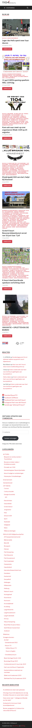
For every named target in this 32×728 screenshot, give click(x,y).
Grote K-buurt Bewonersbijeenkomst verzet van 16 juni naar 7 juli (14, 233)
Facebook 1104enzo (11, 398)
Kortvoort (5, 121)
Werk (13, 227)
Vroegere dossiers (8, 637)
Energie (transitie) (19, 211)
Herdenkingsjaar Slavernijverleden (14, 470)
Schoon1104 (8, 515)
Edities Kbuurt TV (11, 648)
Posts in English (10, 651)
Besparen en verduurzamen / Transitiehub (13, 210)
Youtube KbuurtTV (10, 395)
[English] (6, 343)
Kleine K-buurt (6, 120)
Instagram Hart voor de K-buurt (15, 402)
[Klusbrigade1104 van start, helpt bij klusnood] (16, 152)
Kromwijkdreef (8, 603)
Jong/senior (12, 218)
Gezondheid (13, 215)
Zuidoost (4, 228)
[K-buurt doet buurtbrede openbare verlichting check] (16, 256)
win (6, 497)
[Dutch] (3, 343)
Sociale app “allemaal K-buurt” (14, 405)
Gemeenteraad (7, 483)
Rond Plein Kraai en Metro (16, 123)
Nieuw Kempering (21, 172)
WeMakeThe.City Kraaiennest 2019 (15, 678)
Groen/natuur (21, 215)
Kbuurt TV (8, 645)
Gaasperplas (5, 215)
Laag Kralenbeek (10, 77)
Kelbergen (12, 118)
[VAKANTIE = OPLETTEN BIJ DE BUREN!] (16, 304)
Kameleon (16, 117)
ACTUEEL (6, 454)
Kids (3, 77)
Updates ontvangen (10, 438)
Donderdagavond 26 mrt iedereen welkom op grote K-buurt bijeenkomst (15, 359)
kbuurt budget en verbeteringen (19, 76)
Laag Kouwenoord (23, 171)
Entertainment (7, 480)
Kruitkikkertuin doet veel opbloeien (14, 690)
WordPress (16, 725)
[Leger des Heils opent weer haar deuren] (16, 27)
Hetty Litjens (7, 377)
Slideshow (6, 634)
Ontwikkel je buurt (7, 278)
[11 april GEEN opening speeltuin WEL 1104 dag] (16, 63)
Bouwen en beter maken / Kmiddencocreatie (11, 74)
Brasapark (10, 113)
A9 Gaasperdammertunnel (12, 537)
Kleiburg (26, 118)
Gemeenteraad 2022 (11, 642)
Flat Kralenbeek (14, 116)
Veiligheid (8, 227)
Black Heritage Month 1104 (12, 658)
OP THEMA (6, 486)
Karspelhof (5, 118)
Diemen (26, 113)
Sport (8, 225)
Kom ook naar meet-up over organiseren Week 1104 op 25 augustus (14, 129)
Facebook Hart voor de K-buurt (15, 400)
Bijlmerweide (8, 540)
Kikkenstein (19, 118)
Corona (6, 488)
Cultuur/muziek (8, 211)
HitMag (23, 725)
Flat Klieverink (15, 115)
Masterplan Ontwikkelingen (12, 476)
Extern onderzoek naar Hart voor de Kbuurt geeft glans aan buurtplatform (14, 372)
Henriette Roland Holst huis (10, 165)
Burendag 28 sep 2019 (11, 661)
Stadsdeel (13, 225)
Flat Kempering (17, 75)
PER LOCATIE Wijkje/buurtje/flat (13, 534)
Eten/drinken (6, 213)
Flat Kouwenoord (14, 164)
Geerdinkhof (8, 567)
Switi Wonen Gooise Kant (12, 628)
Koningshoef (14, 120)
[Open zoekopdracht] (27, 8)
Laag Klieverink (20, 121)
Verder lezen (6, 49)
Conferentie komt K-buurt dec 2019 (15, 664)
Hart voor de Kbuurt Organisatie (15, 216)
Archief (6, 640)
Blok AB (4, 38)
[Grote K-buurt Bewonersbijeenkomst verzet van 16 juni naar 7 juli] (16, 200)
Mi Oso (22, 122)
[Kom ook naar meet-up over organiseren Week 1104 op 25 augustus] (16, 103)
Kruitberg (12, 121)
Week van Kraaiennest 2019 (12, 675)
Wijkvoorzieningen (12, 38)
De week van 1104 (18, 113)
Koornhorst (22, 120)
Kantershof (23, 117)
